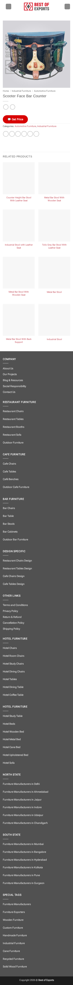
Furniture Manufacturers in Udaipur (23, 815)
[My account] (67, 6)
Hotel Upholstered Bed (15, 755)
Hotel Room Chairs (13, 655)
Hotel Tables (10, 679)
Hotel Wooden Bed (13, 731)
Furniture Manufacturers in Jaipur (22, 799)
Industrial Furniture (21, 91)
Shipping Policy (11, 628)
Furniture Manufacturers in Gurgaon (23, 883)
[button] (8, 6)
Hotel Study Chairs (13, 663)
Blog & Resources (13, 380)
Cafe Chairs (9, 463)
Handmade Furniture (15, 935)
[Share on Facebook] (12, 134)
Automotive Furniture (44, 91)
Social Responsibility (14, 386)
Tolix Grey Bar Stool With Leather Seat (54, 246)
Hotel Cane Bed (11, 747)
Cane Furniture (11, 951)
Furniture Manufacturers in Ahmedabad (25, 791)
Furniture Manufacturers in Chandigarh (25, 823)
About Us (8, 368)
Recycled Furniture (13, 959)
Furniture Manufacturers (17, 904)
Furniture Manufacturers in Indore (22, 807)
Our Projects (10, 374)
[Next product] (5, 107)
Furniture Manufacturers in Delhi (21, 784)
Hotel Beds (9, 723)
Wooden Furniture (13, 920)
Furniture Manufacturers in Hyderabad (25, 859)
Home (6, 91)
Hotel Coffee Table (13, 695)
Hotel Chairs (10, 648)
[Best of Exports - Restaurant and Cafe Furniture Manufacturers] (36, 6)
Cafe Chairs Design (14, 576)
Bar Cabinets (10, 531)
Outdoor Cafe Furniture (16, 487)
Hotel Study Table (12, 716)
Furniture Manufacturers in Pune (21, 875)
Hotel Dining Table (13, 687)
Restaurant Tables (13, 419)
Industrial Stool (54, 339)
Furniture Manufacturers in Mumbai (23, 844)
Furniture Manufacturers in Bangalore (24, 852)
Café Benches (11, 479)
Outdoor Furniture (13, 442)
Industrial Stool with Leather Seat (19, 246)
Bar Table (8, 516)
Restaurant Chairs (13, 411)
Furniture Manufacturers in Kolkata (23, 867)
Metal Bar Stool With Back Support (18, 340)
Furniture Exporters (14, 912)
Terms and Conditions (15, 605)
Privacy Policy (10, 611)
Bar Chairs (9, 508)
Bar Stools (9, 523)
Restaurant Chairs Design (17, 560)
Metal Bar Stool (54, 292)
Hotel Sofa (9, 762)
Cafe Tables (9, 471)
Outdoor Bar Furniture (15, 539)
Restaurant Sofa (12, 434)
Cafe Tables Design (14, 584)
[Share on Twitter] (18, 134)
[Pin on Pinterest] (30, 134)
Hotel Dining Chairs (14, 671)
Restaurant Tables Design (17, 568)
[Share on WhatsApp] (6, 134)
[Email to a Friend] (24, 134)
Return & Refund (12, 617)
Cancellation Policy (13, 622)
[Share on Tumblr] (36, 134)
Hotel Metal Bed (12, 739)
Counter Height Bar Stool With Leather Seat (18, 199)
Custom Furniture (13, 927)
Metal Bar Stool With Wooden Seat (54, 199)
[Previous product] (12, 107)
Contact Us (9, 392)
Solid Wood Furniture (15, 966)
